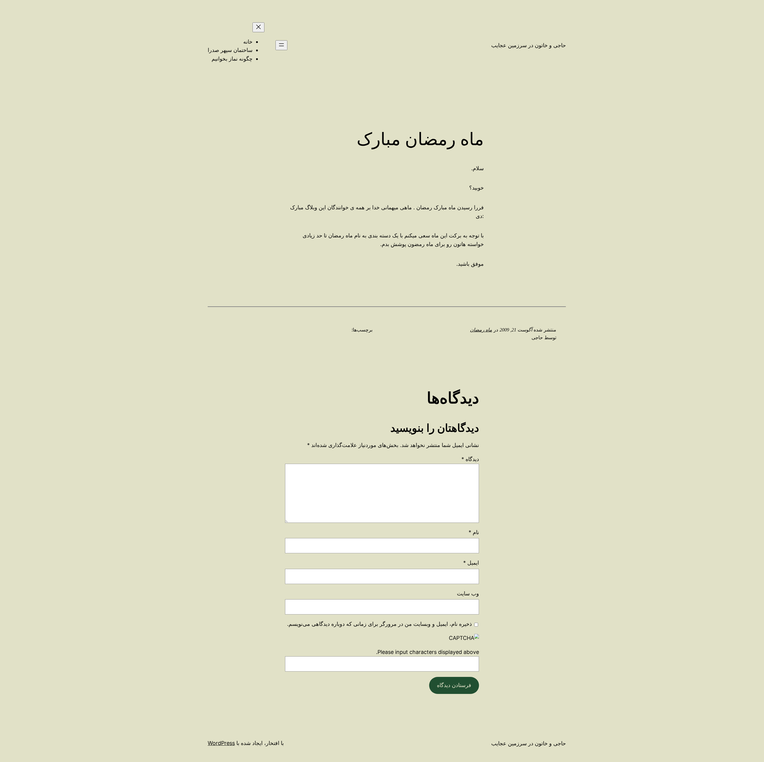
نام (474, 532)
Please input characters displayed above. (427, 652)
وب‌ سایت (468, 593)
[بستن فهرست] (258, 27)
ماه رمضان (481, 329)
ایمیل (471, 563)
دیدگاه (470, 459)
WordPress (221, 743)
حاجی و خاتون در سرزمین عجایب (528, 45)
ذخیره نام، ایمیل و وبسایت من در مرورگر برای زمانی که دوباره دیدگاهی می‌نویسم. (379, 624)
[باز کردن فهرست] (281, 45)
